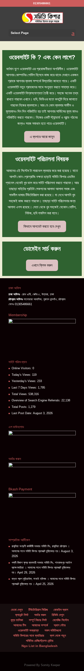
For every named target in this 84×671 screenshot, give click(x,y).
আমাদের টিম (19, 625)
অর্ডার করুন (40, 615)
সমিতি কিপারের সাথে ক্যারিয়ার (28, 635)
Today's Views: (22, 374)
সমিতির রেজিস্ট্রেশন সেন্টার (39, 640)
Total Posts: (20, 407)
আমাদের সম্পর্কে (40, 625)
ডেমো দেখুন (17, 609)
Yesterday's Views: (24, 381)
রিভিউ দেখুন (58, 615)
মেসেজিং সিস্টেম (61, 620)
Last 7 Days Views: (25, 387)
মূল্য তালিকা (17, 620)
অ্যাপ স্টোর (60, 625)
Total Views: (20, 394)
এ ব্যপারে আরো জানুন (42, 137)
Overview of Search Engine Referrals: (36, 400)
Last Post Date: (22, 413)
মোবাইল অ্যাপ (61, 609)
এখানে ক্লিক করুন (42, 265)
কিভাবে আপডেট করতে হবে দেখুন (42, 226)
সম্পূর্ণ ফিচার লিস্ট (38, 620)
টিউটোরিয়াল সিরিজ (38, 609)
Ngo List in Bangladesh (40, 646)
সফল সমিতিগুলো (53, 630)
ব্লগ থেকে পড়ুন (58, 635)
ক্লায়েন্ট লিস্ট (21, 615)
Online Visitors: (22, 368)
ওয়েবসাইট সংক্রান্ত (28, 630)
